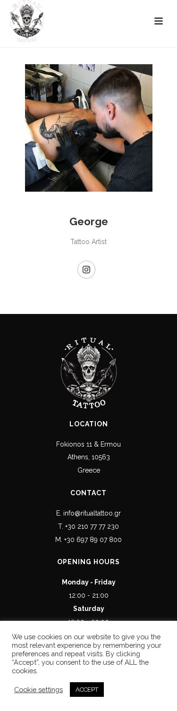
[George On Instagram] (86, 270)
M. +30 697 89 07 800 (88, 539)
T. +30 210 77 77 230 (88, 526)
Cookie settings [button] (38, 690)
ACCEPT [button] (87, 689)
